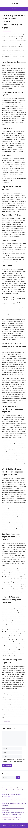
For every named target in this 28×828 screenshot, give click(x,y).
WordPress (22, 825)
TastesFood (14, 3)
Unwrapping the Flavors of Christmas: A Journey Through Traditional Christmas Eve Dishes (13, 789)
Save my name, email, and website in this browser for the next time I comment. (14, 760)
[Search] (18, 777)
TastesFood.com (10, 825)
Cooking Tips (7, 721)
